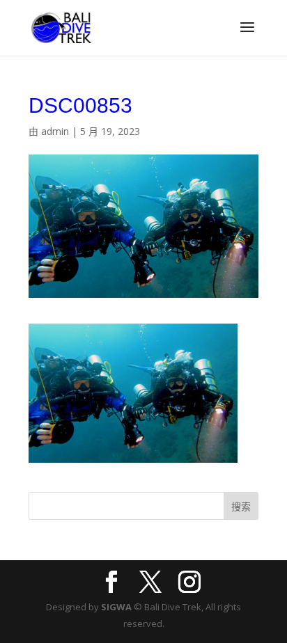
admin (55, 131)
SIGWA (116, 607)
